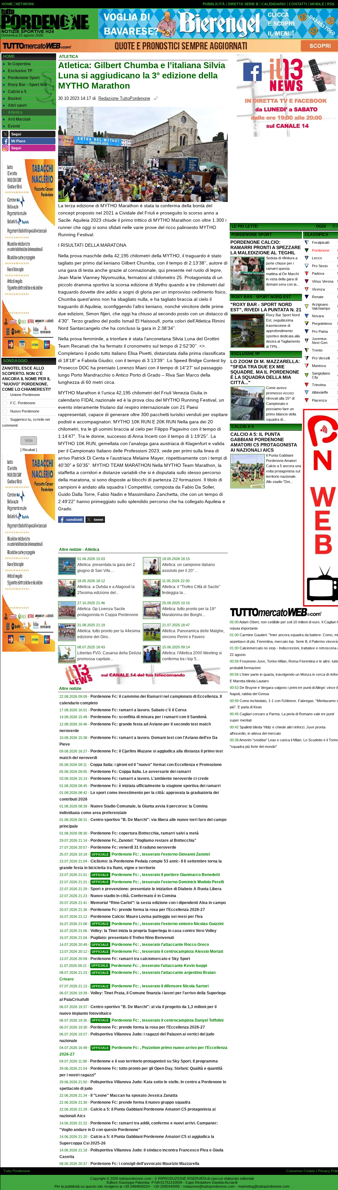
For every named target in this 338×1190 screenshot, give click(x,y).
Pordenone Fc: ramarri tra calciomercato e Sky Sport (140, 958)
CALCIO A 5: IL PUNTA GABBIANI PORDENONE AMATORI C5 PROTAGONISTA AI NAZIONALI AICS (263, 442)
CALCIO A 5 (242, 426)
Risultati (28, 450)
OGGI (321, 226)
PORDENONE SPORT (251, 234)
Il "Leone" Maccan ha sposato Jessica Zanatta (134, 1095)
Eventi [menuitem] (14, 126)
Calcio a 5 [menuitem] (17, 91)
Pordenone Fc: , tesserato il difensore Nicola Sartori (150, 986)
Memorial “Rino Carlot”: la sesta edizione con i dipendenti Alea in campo (158, 902)
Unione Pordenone (25, 395)
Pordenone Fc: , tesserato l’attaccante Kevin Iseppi (149, 965)
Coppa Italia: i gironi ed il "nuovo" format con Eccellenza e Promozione (156, 764)
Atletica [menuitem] (15, 112)
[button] (28, 440)
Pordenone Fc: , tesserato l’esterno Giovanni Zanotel (151, 854)
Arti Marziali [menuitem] (19, 119)
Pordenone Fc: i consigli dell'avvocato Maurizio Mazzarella (144, 1163)
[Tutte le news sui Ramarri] (44, 21)
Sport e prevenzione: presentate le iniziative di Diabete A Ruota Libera (155, 889)
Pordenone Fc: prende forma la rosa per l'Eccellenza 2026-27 (147, 909)
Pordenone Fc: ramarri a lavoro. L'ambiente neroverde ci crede (149, 778)
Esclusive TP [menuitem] (20, 71)
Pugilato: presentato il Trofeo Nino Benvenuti (132, 937)
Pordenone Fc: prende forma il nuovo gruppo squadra (140, 1102)
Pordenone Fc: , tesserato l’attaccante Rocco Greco (150, 944)
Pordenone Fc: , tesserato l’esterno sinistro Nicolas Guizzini (157, 923)
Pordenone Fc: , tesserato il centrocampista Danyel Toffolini (157, 1020)
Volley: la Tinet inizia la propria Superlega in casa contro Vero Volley (153, 930)
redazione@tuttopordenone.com (209, 1186)
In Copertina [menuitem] (19, 64)
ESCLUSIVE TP (245, 354)
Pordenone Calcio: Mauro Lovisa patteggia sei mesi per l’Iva (146, 916)
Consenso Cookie (300, 1171)
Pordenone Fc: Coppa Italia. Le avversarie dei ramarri (140, 771)
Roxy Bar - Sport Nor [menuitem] (27, 84)
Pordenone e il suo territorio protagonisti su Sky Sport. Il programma (154, 1061)
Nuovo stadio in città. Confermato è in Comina (133, 895)
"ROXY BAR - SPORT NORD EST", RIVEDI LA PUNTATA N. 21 (265, 307)
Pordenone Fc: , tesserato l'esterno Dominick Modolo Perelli (158, 882)
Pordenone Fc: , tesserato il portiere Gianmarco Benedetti (156, 874)
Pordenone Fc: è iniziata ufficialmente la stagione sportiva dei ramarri (155, 785)
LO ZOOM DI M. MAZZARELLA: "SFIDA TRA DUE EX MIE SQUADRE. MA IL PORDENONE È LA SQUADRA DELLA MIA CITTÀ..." (265, 372)
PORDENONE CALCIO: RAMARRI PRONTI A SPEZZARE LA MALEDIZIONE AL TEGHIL (265, 247)
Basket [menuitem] (14, 98)
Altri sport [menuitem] (17, 105)
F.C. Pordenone (22, 403)
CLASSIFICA (316, 234)
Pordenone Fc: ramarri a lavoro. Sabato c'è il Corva (138, 710)
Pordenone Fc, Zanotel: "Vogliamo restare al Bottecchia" (143, 840)
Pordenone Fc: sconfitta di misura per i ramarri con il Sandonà (148, 717)
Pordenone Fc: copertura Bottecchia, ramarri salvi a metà (144, 833)
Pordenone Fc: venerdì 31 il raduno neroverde (133, 847)
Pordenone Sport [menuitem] (24, 77)
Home (9, 56)
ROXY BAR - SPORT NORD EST (261, 297)
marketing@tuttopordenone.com (263, 1186)
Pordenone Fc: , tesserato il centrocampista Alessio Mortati (157, 951)
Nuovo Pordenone (24, 411)
